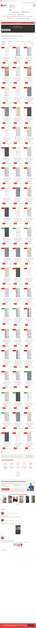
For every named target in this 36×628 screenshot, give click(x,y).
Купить (4, 62)
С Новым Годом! (7, 537)
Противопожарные (11, 18)
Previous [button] (0, 499)
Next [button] (35, 499)
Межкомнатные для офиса (28, 16)
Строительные (20, 16)
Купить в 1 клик (8, 62)
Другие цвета (7, 51)
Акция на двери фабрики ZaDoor (9, 520)
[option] (4, 499)
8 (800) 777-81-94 (12, 6)
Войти (27, 2)
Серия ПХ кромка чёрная (13, 38)
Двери (5, 16)
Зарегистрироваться (32, 2)
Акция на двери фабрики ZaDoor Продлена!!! (11, 513)
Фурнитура (23, 18)
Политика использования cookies (19, 626)
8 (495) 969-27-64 (12, 5)
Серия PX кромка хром (5, 38)
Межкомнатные (9, 16)
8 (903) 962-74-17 (12, 7)
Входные (15, 16)
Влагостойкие (18, 18)
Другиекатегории (27, 18)
